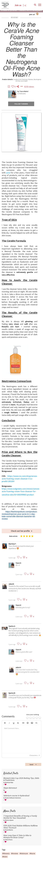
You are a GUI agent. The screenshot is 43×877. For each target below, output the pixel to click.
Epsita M (12, 693)
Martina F (12, 544)
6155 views (29, 86)
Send (31, 765)
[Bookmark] (9, 86)
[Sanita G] (4, 630)
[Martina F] (4, 548)
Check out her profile (20, 531)
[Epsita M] (4, 697)
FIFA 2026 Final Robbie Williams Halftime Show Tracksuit (20, 826)
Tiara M (18, 563)
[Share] (18, 86)
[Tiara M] (11, 567)
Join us (18, 5)
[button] (5, 722)
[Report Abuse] (22, 86)
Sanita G (12, 626)
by (18, 91)
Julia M (11, 584)
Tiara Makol (23, 91)
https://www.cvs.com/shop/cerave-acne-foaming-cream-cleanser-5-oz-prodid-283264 (19, 479)
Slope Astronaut (10, 788)
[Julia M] (4, 588)
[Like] (12, 86)
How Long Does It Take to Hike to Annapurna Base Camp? (17, 836)
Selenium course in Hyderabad (16, 795)
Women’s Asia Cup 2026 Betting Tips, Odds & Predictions (21, 779)
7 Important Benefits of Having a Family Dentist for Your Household (20, 817)
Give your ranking (32, 715)
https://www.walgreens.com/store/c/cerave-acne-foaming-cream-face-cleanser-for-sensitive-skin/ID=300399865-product (21, 491)
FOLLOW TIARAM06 (21, 104)
